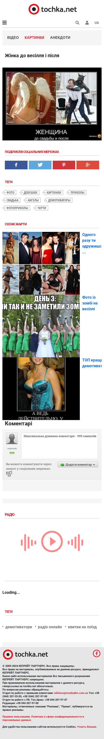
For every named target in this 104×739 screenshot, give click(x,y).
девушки (30, 192)
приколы (77, 192)
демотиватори (18, 627)
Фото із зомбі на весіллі (90, 303)
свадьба (12, 200)
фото (10, 192)
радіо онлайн (50, 627)
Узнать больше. (87, 726)
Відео (13, 37)
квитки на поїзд (82, 627)
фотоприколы (17, 208)
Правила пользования (16, 716)
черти (41, 208)
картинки (54, 192)
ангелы (33, 200)
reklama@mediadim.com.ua (71, 693)
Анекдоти (60, 37)
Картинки (34, 37)
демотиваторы (59, 200)
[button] (87, 23)
